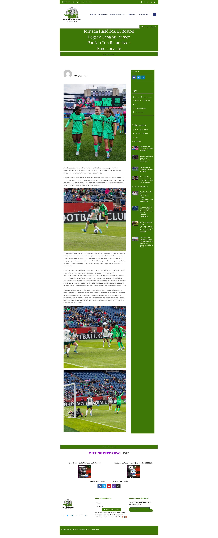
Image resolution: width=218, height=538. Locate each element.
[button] (154, 14)
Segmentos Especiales (117, 14)
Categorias (102, 14)
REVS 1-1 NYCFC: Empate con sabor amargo (146, 169)
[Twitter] (148, 2)
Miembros (132, 14)
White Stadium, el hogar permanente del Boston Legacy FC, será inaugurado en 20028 (146, 227)
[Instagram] (141, 2)
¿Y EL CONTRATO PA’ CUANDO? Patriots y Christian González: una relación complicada (146, 211)
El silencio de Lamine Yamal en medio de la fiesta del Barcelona (146, 179)
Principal (93, 14)
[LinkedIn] (151, 2)
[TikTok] (85, 515)
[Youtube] (144, 2)
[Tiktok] (154, 2)
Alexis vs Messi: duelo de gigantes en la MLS (146, 148)
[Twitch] (114, 486)
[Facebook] (138, 2)
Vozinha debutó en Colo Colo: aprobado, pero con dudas (146, 159)
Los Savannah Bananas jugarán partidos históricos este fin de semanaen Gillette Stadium (146, 242)
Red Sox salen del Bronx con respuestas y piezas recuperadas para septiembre (146, 196)
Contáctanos (143, 14)
